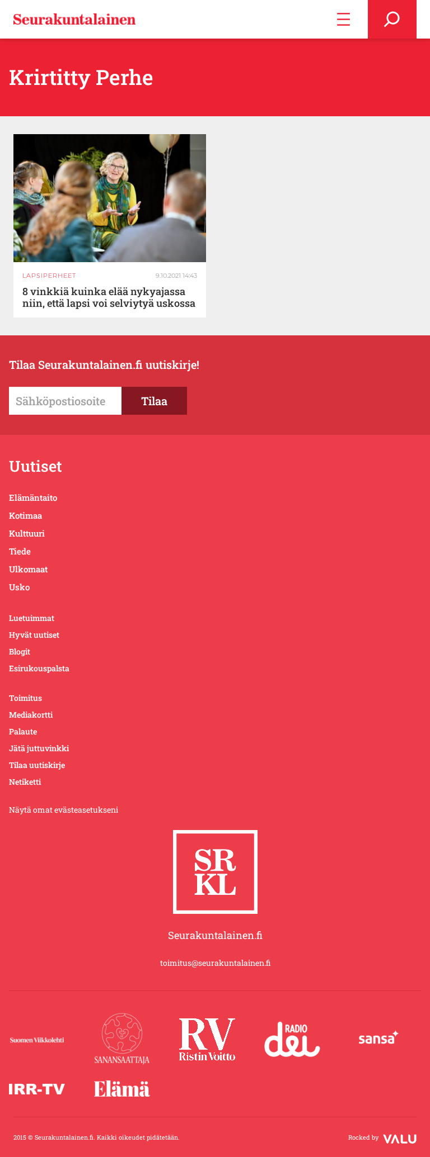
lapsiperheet (49, 275)
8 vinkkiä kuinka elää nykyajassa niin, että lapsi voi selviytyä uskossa (108, 297)
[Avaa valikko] (343, 19)
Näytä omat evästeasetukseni (63, 809)
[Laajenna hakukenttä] (392, 19)
